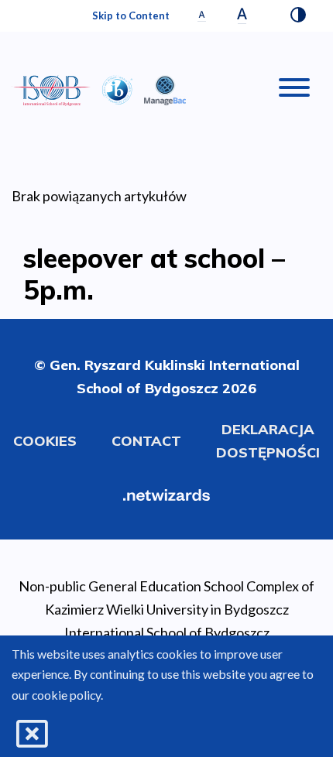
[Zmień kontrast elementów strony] (298, 16)
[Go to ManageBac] (165, 88)
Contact (146, 441)
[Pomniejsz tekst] (201, 15)
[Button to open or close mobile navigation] (294, 91)
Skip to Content (131, 15)
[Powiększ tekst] (242, 16)
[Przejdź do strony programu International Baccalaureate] (117, 88)
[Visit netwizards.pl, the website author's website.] (166, 493)
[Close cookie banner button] (32, 734)
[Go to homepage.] (51, 90)
